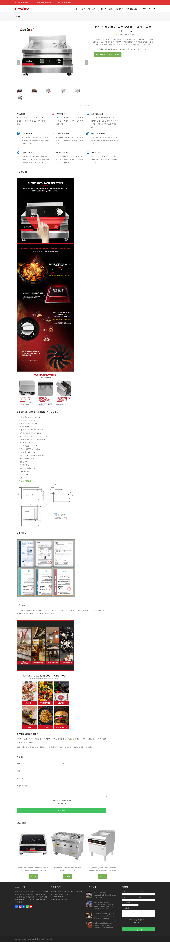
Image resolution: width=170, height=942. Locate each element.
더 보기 (33, 876)
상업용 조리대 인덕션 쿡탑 (116, 49)
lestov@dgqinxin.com (44, 3)
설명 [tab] (80, 105)
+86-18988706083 (24, 3)
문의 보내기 (100, 54)
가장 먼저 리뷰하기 (127, 34)
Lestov (72, 739)
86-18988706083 (58, 897)
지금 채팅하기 (114, 54)
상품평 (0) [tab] (88, 105)
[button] (154, 9)
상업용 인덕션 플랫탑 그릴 (136, 49)
